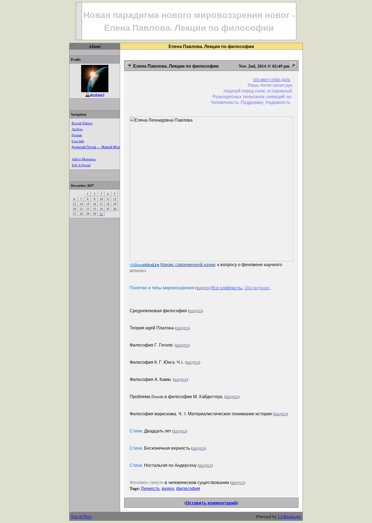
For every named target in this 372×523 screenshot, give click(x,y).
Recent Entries (82, 123)
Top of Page (81, 516)
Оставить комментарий (211, 503)
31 (101, 214)
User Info (78, 141)
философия (188, 488)
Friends (77, 135)
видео (168, 488)
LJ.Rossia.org (289, 516)
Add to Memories (84, 159)
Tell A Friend (81, 165)
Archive (77, 129)
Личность (150, 488)
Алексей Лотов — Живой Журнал (99, 147)
